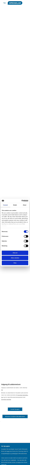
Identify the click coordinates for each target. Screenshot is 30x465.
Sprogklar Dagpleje (6, 399)
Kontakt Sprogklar (15, 409)
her (2, 390)
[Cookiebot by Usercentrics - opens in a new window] (21, 201)
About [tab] (24, 205)
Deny (15, 263)
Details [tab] (15, 205)
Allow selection (15, 258)
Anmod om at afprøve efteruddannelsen (15, 416)
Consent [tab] (5, 205)
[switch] (26, 236)
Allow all (15, 252)
